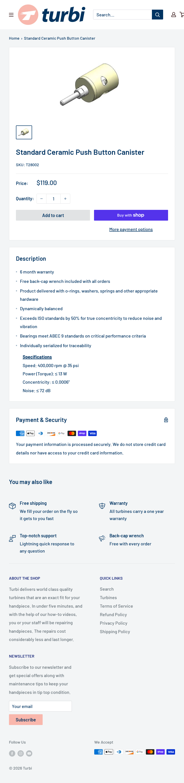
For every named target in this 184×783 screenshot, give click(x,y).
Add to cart (53, 215)
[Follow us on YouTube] (29, 753)
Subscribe (26, 719)
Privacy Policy (113, 623)
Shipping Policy (115, 631)
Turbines (108, 597)
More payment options (131, 229)
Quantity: (25, 198)
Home (14, 38)
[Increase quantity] (65, 198)
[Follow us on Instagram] (21, 753)
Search (107, 589)
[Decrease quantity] (41, 198)
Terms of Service (116, 606)
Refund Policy (113, 614)
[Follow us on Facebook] (12, 753)
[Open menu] (11, 15)
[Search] (157, 14)
